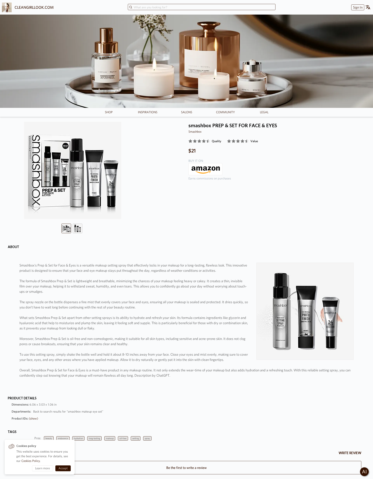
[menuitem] (357, 7)
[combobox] (201, 7)
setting (135, 438)
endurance (63, 438)
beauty (48, 438)
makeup (110, 438)
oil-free (122, 438)
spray (147, 438)
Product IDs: (25, 418)
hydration (78, 438)
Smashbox (195, 132)
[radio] (190, 141)
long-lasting (94, 438)
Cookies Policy (30, 461)
